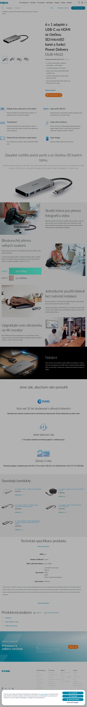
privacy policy (44, 694)
